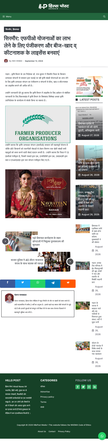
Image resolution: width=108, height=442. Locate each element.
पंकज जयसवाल (17, 61)
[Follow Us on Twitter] (83, 387)
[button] (104, 16)
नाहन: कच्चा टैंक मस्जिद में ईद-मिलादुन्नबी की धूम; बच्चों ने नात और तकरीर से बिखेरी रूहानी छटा (97, 272)
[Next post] (70, 262)
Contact (52, 431)
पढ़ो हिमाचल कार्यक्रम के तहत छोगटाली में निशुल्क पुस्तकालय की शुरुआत (48, 241)
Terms (43, 402)
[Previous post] (5, 241)
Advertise (45, 391)
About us (42, 431)
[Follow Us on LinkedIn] (94, 387)
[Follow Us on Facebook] (77, 387)
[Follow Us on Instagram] (89, 387)
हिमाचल (16, 29)
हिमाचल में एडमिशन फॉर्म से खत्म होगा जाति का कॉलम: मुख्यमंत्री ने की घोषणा (97, 234)
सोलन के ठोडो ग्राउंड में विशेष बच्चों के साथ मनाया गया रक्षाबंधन (97, 348)
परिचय (42, 386)
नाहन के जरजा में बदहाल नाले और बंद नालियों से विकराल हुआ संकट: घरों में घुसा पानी (97, 312)
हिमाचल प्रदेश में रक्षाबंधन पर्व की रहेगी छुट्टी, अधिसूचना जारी (88, 127)
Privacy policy (47, 397)
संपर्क (42, 407)
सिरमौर (8, 29)
